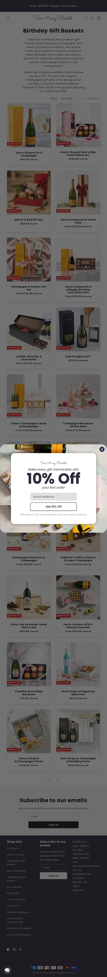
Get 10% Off (54, 507)
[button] (7, 970)
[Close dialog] (101, 449)
